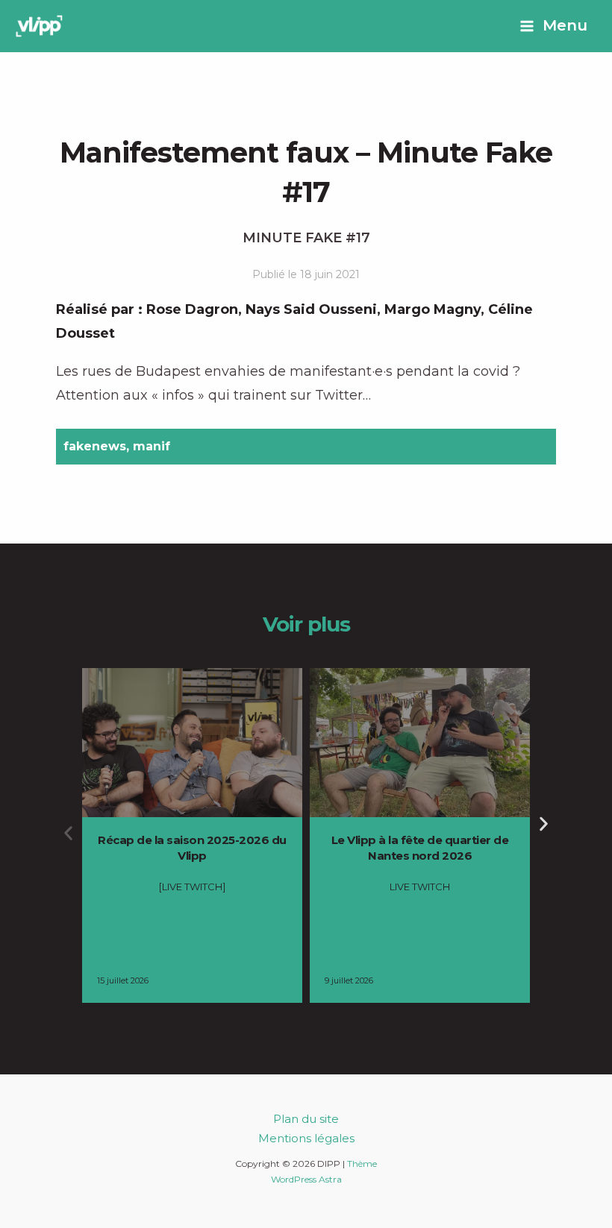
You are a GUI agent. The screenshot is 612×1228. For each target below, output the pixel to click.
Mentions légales (306, 1138)
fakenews (94, 446)
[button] (68, 833)
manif (151, 446)
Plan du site (306, 1119)
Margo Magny (432, 309)
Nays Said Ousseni (311, 309)
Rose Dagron (192, 309)
